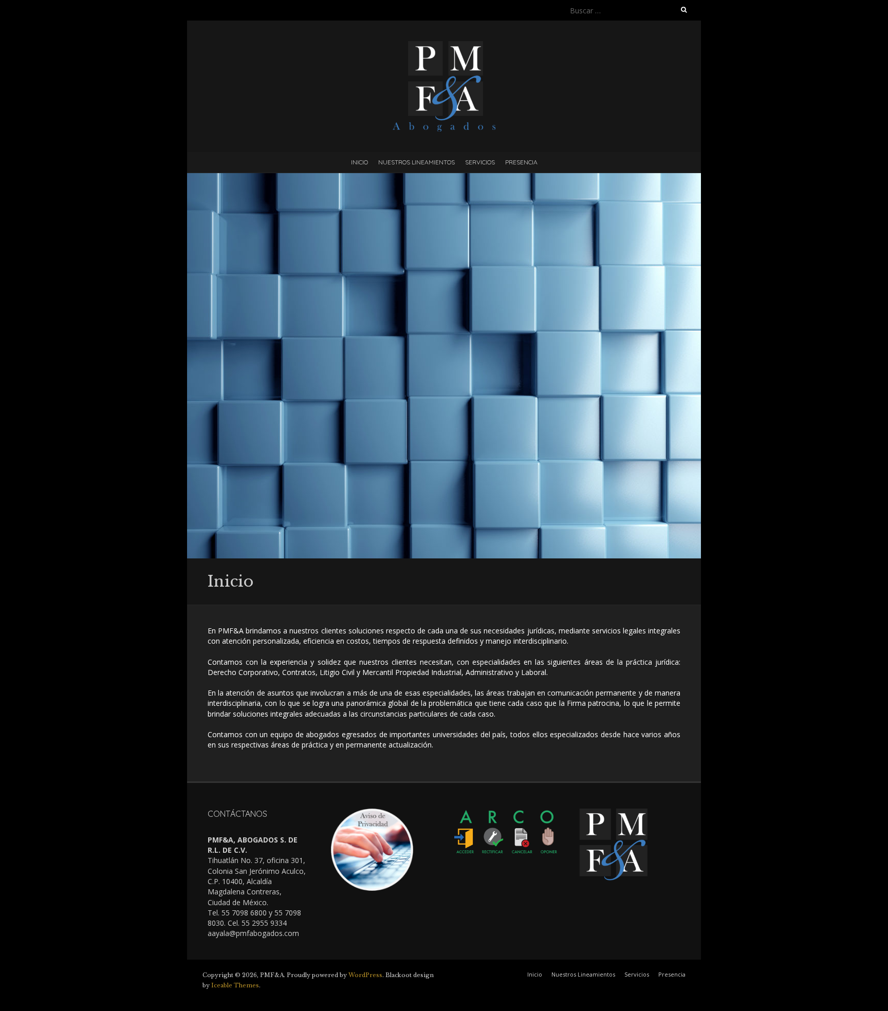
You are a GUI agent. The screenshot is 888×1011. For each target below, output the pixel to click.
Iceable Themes (235, 985)
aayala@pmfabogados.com (253, 933)
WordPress (365, 975)
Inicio (359, 162)
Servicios (480, 162)
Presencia (521, 162)
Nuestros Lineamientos (416, 162)
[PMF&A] (444, 46)
